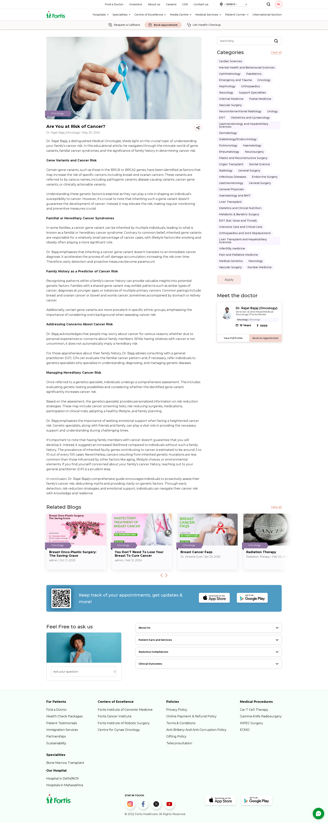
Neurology (226, 92)
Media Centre (179, 14)
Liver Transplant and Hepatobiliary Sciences (243, 241)
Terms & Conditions (180, 723)
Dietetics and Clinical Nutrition (240, 208)
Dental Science (259, 164)
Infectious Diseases (232, 176)
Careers (171, 4)
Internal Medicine (231, 99)
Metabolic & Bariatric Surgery (239, 214)
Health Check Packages (64, 716)
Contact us (201, 4)
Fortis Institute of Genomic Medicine (125, 709)
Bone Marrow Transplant (65, 763)
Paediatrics (254, 73)
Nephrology (227, 86)
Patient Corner (235, 14)
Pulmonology (228, 145)
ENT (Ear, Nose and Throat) (238, 220)
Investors (135, 4)
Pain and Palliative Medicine (238, 254)
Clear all (276, 52)
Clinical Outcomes (150, 663)
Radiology (226, 170)
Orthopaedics (250, 86)
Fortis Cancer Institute (115, 716)
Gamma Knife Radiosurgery (261, 716)
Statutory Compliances (153, 651)
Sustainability (56, 743)
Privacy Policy (176, 709)
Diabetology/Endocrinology (238, 139)
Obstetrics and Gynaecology (250, 117)
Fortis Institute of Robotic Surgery (124, 723)
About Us (144, 627)
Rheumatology (229, 151)
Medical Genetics (231, 261)
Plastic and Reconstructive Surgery (243, 158)
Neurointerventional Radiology (240, 111)
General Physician (231, 189)
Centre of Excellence (148, 14)
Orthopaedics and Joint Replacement (245, 233)
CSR (185, 4)
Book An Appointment (265, 338)
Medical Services (206, 14)
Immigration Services (62, 730)
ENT (222, 117)
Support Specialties (252, 92)
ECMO (245, 730)
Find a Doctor (114, 4)
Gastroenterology (231, 183)
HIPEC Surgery (251, 723)
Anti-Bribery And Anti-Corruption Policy (196, 730)
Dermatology (228, 133)
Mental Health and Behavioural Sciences (247, 67)
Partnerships (56, 736)
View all (276, 507)
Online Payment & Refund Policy (191, 716)
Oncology (263, 80)
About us (154, 4)
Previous (161, 575)
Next (166, 575)
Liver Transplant (230, 202)
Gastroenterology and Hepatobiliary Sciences (243, 125)
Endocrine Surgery (265, 176)
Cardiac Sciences (230, 61)
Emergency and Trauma (235, 80)
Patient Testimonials (61, 723)
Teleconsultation (179, 743)
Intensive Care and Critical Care (240, 227)
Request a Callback (127, 25)
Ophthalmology (229, 73)
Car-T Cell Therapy (254, 709)
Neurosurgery (254, 151)
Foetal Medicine (260, 99)
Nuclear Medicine (260, 267)
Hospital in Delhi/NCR (62, 778)
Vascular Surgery (230, 105)
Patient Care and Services (155, 639)
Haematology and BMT (235, 195)
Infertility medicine (232, 248)
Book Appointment (165, 25)
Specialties (120, 14)
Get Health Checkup (207, 25)
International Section (267, 14)
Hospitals (99, 14)
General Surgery (249, 170)
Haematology (252, 145)
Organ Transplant (231, 164)
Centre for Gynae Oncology (119, 730)
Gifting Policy (176, 736)
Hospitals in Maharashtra (64, 785)
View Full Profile (233, 338)
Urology (272, 111)
